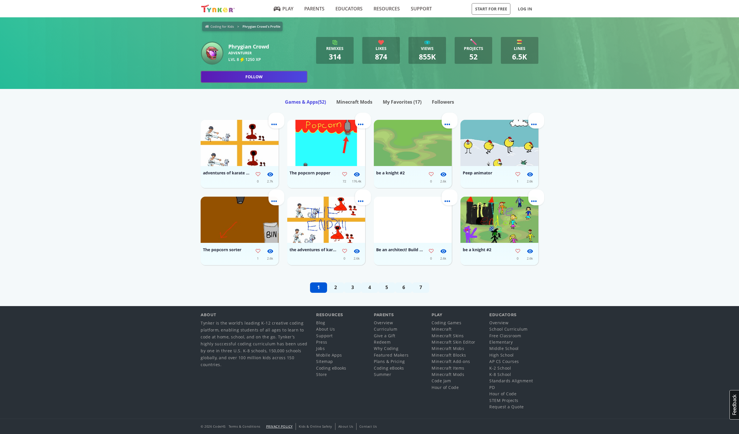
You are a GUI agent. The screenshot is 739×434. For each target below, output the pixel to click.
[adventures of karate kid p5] (240, 143)
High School (501, 355)
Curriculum (385, 329)
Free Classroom (505, 335)
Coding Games (446, 322)
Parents (314, 8)
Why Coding (386, 348)
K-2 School (500, 368)
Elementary (501, 342)
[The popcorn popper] (326, 143)
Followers (443, 102)
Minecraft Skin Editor (453, 342)
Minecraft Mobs (448, 348)
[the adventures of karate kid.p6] (326, 220)
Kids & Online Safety (315, 426)
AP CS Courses (504, 361)
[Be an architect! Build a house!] (413, 220)
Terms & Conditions (244, 426)
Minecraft (442, 329)
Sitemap (324, 361)
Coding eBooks (331, 368)
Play (287, 8)
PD (492, 387)
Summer (382, 374)
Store (321, 374)
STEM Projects (503, 400)
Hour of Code (445, 387)
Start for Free (491, 9)
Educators (349, 8)
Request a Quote (506, 406)
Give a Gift (384, 335)
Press (321, 342)
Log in (525, 9)
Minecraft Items (448, 368)
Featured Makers (391, 355)
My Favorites (402, 102)
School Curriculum (508, 329)
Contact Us (368, 426)
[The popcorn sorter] (240, 220)
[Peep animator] (499, 143)
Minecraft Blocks (449, 355)
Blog (320, 322)
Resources (387, 8)
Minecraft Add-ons (451, 361)
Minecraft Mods (354, 102)
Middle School (504, 348)
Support (421, 8)
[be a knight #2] (413, 143)
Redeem (382, 342)
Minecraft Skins (448, 335)
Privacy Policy (279, 426)
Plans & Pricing (389, 361)
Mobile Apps (329, 355)
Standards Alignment (511, 380)
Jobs (320, 348)
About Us (325, 329)
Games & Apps (305, 102)
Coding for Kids (222, 26)
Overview (383, 322)
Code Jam (441, 380)
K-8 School (500, 374)
